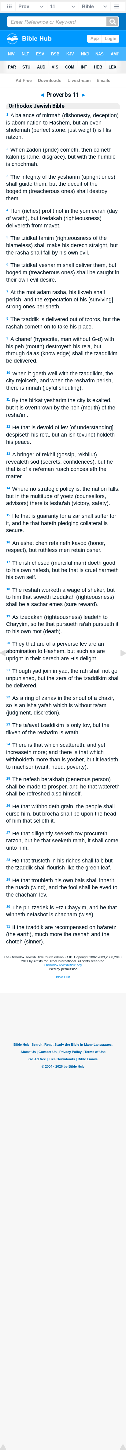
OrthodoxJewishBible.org (63, 965)
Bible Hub (63, 977)
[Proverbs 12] (118, 667)
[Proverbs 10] (7, 667)
